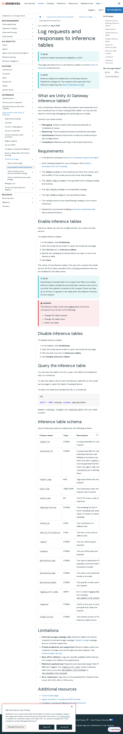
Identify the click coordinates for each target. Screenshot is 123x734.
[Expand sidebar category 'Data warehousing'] (32, 32)
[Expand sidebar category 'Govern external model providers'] (32, 136)
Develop (50, 3)
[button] (19, 123)
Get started (29, 3)
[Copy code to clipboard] (96, 402)
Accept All (64, 727)
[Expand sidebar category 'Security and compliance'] (32, 102)
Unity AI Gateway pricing (73, 85)
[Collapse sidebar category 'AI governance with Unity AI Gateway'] (32, 114)
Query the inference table (111, 46)
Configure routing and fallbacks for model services (64, 703)
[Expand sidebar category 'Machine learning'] (32, 57)
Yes (108, 72)
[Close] (71, 706)
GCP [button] (100, 10)
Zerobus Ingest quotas (52, 653)
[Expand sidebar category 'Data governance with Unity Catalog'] (32, 107)
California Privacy (78, 720)
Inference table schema (111, 52)
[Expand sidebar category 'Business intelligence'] (32, 61)
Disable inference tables (111, 40)
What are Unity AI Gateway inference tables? (112, 23)
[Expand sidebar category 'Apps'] (32, 78)
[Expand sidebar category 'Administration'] (32, 98)
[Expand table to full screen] (97, 434)
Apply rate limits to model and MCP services (61, 699)
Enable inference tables (111, 34)
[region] (39, 718)
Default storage (82, 640)
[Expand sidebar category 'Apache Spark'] (32, 90)
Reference (61, 3)
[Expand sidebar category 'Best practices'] (32, 198)
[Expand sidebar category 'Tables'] (32, 86)
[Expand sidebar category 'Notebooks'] (32, 82)
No (118, 72)
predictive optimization (82, 209)
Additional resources (109, 61)
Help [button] (98, 3)
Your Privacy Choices (99, 720)
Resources (73, 3)
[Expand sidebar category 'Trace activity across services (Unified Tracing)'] (32, 172)
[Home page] (40, 17)
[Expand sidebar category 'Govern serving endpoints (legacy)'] (32, 188)
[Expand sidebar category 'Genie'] (32, 45)
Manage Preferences (16, 727)
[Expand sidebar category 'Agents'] (32, 49)
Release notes (87, 3)
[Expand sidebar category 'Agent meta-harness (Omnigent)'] (32, 53)
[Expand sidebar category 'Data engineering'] (32, 24)
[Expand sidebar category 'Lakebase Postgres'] (32, 28)
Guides (41, 3)
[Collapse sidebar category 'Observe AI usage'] (32, 159)
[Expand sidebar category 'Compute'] (32, 74)
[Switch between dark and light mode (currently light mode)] (119, 3)
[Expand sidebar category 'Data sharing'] (32, 36)
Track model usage (50, 695)
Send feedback (113, 77)
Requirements (110, 29)
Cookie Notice (64, 716)
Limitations (109, 57)
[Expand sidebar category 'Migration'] (32, 202)
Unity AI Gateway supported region (83, 157)
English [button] (91, 10)
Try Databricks (114, 10)
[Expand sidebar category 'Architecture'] (32, 70)
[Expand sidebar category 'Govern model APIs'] (32, 131)
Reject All (46, 727)
